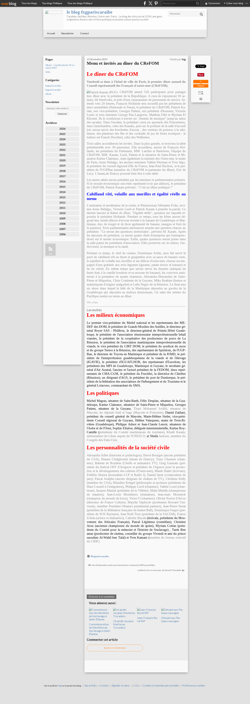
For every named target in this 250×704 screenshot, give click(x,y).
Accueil (51, 33)
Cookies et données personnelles (161, 685)
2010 (62, 213)
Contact (84, 33)
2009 (62, 218)
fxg (59, 685)
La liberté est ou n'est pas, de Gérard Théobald (159, 570)
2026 (62, 128)
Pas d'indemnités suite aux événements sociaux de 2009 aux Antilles (123, 565)
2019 (62, 165)
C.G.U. (136, 685)
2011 (62, 207)
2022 (62, 149)
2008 (62, 223)
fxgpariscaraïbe (53, 89)
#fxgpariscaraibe (100, 556)
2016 (62, 181)
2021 (62, 155)
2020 (62, 160)
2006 (62, 234)
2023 (62, 144)
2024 (62, 139)
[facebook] (145, 3)
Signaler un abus (121, 685)
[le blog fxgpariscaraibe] (53, 19)
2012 (62, 202)
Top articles (90, 685)
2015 (62, 186)
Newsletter (67, 33)
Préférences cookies (193, 685)
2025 (62, 133)
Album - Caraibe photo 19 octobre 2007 (60, 66)
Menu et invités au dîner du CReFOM (123, 63)
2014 (62, 192)
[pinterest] (156, 3)
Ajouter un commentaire (115, 648)
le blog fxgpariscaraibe (89, 12)
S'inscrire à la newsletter (101, 596)
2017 (62, 176)
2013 (62, 197)
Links (47, 72)
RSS (50, 254)
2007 (62, 228)
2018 (62, 170)
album (48, 93)
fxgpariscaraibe (53, 85)
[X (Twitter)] (150, 3)
